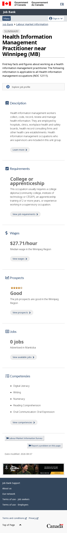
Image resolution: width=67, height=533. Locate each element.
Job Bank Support (11, 483)
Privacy (33, 518)
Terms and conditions (14, 518)
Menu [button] (6, 18)
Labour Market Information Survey (25, 438)
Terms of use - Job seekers (15, 499)
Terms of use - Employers (15, 504)
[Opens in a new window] (33, 469)
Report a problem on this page (46, 445)
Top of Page (8, 524)
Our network (8, 493)
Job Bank (9, 12)
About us (7, 488)
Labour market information (32, 24)
